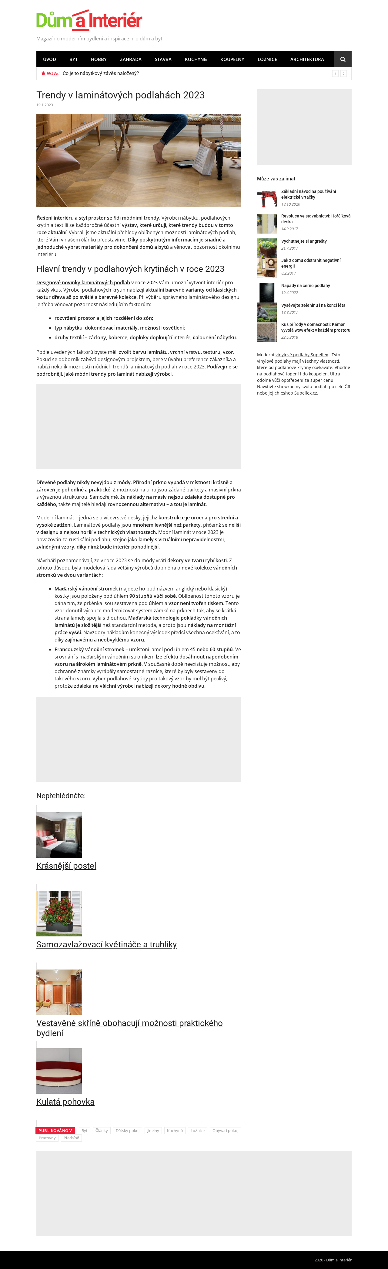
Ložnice (267, 59)
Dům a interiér (339, 1260)
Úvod (49, 59)
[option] (205, 73)
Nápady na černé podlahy (305, 285)
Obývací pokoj (225, 1130)
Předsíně (71, 1138)
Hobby (99, 59)
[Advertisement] (138, 426)
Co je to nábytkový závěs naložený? (101, 73)
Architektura (307, 59)
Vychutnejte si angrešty (304, 241)
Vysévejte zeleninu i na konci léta (313, 305)
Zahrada (131, 59)
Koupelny (232, 59)
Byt (73, 59)
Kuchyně (196, 59)
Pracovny (47, 1138)
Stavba (163, 59)
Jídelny (153, 1130)
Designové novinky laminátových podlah (83, 282)
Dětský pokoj (127, 1130)
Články (101, 1130)
